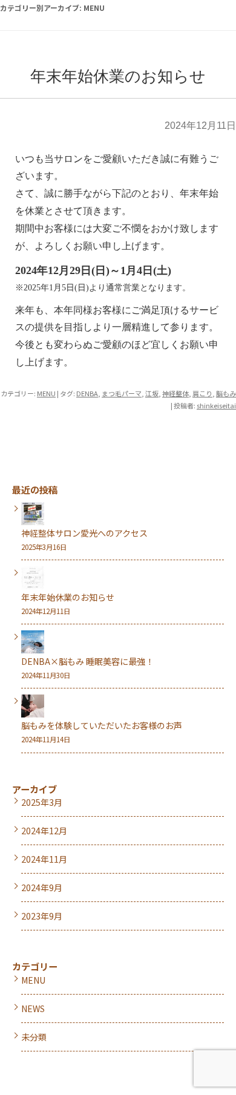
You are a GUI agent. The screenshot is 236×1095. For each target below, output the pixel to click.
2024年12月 (44, 831)
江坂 (152, 393)
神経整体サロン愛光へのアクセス (84, 533)
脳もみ (226, 393)
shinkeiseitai (216, 405)
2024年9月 (41, 887)
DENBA (87, 393)
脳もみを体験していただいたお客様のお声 (101, 725)
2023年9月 (41, 916)
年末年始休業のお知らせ (118, 76)
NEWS (33, 1008)
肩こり (202, 393)
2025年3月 (41, 802)
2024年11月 (44, 859)
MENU (46, 393)
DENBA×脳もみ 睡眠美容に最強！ (87, 661)
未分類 (34, 1037)
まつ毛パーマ (122, 393)
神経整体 (175, 393)
